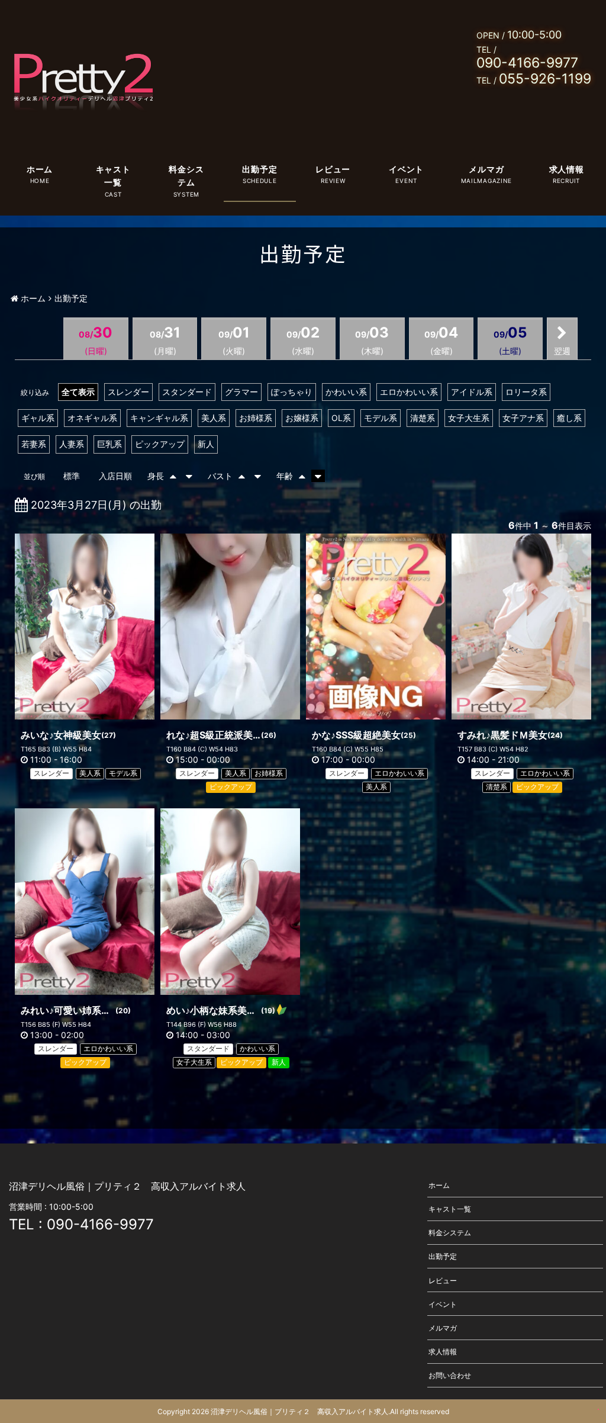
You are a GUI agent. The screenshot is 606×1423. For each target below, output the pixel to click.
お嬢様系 (301, 418)
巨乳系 (109, 444)
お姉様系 (255, 418)
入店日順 (115, 476)
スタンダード (187, 392)
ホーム (40, 169)
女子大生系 (468, 418)
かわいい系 (346, 392)
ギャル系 (37, 418)
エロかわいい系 (409, 392)
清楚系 (422, 418)
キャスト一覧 (113, 175)
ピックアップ (160, 444)
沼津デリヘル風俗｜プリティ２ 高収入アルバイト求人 (299, 1411)
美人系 (213, 418)
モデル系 (380, 418)
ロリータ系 (526, 392)
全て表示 (78, 392)
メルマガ (486, 169)
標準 (71, 476)
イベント (406, 169)
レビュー (332, 169)
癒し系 (569, 418)
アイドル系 (471, 392)
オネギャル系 (92, 418)
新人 (206, 444)
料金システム (186, 175)
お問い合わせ (449, 1375)
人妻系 (71, 444)
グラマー (241, 392)
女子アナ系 (523, 418)
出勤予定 (259, 169)
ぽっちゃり (291, 392)
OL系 (341, 418)
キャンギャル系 (159, 418)
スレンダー (128, 392)
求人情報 (566, 169)
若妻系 (33, 444)
